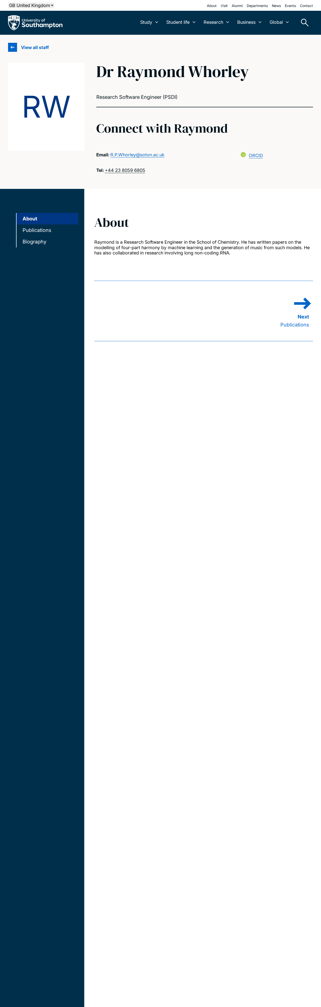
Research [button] (213, 22)
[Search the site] (303, 23)
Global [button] (276, 22)
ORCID (256, 155)
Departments (257, 6)
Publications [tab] (37, 230)
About (212, 6)
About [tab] (30, 219)
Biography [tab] (34, 242)
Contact (306, 6)
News (276, 6)
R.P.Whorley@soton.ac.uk (137, 154)
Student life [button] (178, 22)
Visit (224, 6)
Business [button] (246, 22)
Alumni (237, 6)
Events (290, 6)
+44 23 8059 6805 (125, 170)
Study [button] (146, 22)
